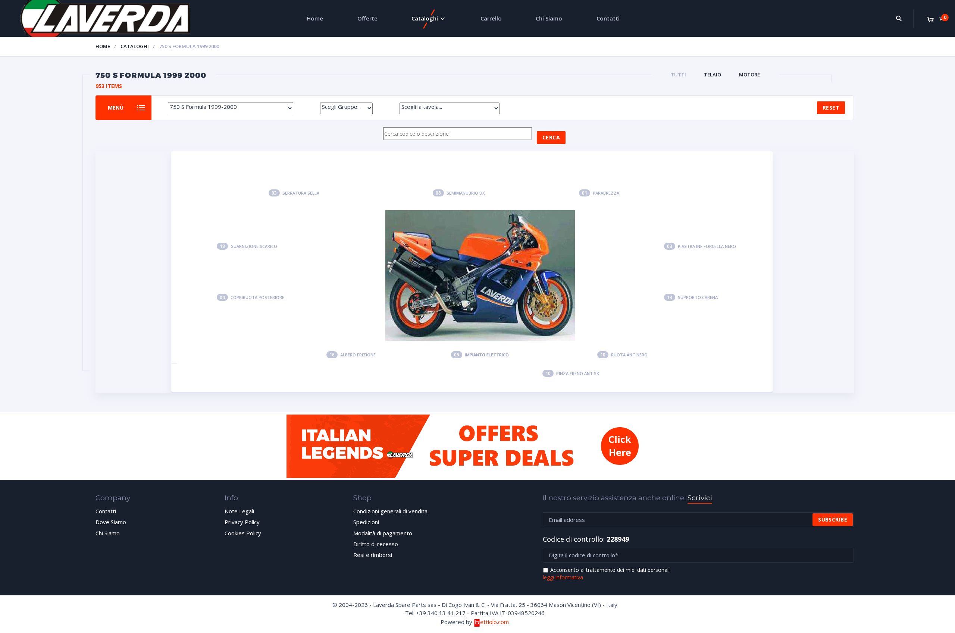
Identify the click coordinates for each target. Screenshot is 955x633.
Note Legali (239, 511)
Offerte (367, 18)
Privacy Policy (242, 522)
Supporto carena (692, 297)
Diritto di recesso (375, 544)
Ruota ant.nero (624, 355)
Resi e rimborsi (372, 554)
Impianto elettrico (481, 355)
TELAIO (712, 74)
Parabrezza (600, 193)
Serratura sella (295, 193)
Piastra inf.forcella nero (701, 246)
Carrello (491, 18)
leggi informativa (563, 577)
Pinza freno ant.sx (572, 373)
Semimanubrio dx (460, 193)
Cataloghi (424, 18)
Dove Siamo (111, 522)
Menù (115, 107)
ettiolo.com (494, 622)
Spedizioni (366, 522)
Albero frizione (352, 355)
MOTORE (749, 74)
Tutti (678, 74)
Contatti (608, 18)
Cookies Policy (243, 533)
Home (315, 18)
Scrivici (700, 498)
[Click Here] (477, 475)
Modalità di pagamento (382, 533)
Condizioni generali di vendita (390, 511)
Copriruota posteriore (252, 297)
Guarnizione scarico (248, 246)
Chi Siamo (549, 18)
